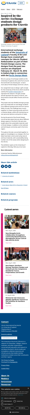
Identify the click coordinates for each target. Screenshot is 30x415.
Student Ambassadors (15, 92)
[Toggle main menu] (27, 2)
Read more (8, 243)
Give (21, 3)
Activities (6, 382)
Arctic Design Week (18, 75)
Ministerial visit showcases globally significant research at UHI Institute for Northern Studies (17, 300)
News (8, 9)
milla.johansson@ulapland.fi (9, 155)
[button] (15, 412)
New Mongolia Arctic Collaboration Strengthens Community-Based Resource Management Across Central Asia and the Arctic (16, 236)
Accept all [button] (8, 408)
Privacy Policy (5, 365)
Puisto (12, 360)
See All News (5, 188)
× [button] (28, 388)
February (19, 9)
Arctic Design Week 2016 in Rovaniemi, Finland (14, 185)
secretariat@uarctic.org (9, 338)
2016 (13, 9)
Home (3, 9)
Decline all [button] (22, 408)
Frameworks (13, 362)
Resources (6, 384)
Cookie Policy (5, 368)
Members (5, 379)
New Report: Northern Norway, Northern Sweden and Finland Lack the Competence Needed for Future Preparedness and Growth (17, 269)
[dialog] (15, 401)
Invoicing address (6, 334)
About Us (5, 376)
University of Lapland (8, 176)
